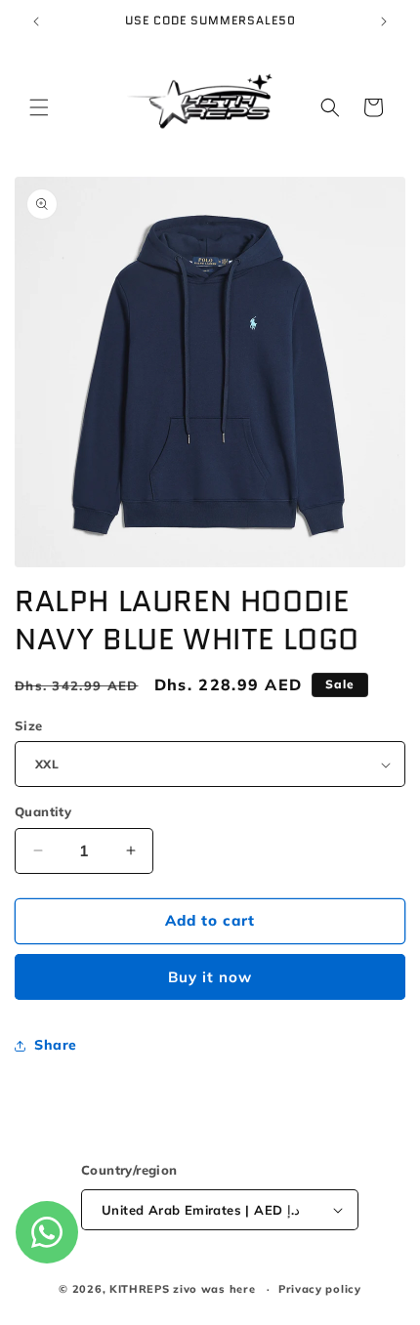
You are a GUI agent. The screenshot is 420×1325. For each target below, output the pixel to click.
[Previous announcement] (36, 21)
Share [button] (55, 1045)
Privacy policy (319, 1289)
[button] (39, 107)
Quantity (43, 811)
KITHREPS (139, 1289)
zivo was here (216, 1289)
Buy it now (210, 977)
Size (29, 725)
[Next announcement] (383, 21)
